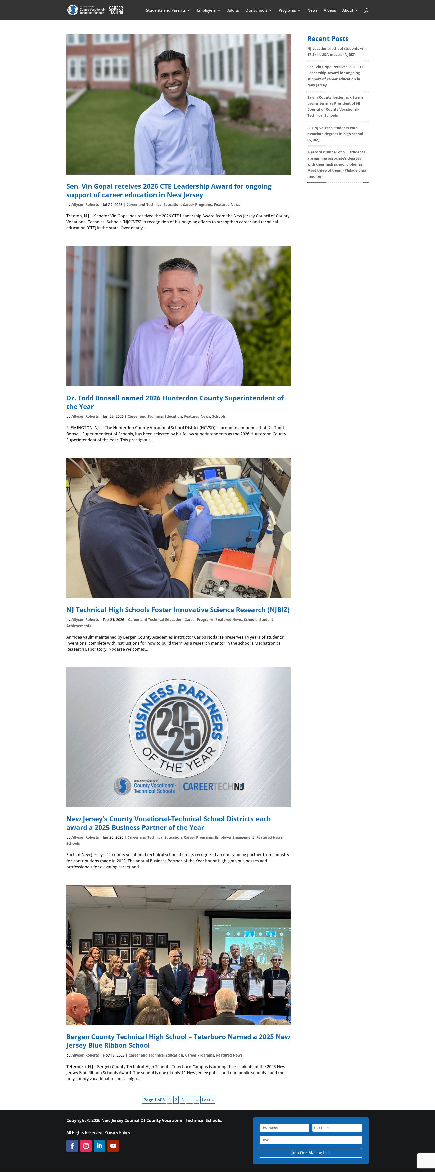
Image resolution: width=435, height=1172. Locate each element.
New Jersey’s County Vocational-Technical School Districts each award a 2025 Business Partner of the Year (168, 823)
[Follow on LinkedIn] (99, 1146)
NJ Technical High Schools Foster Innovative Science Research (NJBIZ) (178, 609)
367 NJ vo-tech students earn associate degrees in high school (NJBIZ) (335, 133)
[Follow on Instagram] (86, 1146)
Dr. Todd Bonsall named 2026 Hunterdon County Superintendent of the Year (175, 402)
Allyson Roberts (85, 204)
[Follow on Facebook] (72, 1146)
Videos (330, 10)
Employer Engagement (234, 837)
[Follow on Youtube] (113, 1146)
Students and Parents (166, 10)
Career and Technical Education (153, 204)
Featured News (227, 204)
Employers (206, 10)
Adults (233, 10)
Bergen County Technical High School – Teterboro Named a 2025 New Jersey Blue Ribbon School (178, 1041)
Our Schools (256, 10)
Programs (287, 10)
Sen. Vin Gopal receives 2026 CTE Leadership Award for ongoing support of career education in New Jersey (169, 190)
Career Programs (197, 204)
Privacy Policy (117, 1132)
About (347, 10)
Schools (219, 416)
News (312, 10)
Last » (208, 1100)
